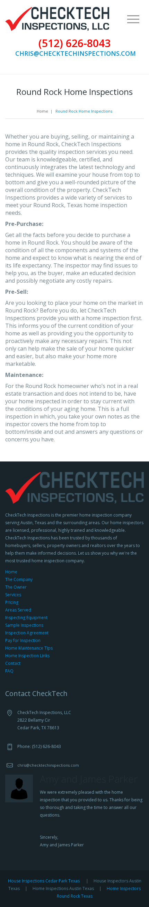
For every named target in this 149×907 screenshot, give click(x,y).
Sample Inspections (24, 625)
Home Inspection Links (27, 656)
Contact (12, 663)
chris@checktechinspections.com (75, 53)
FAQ (9, 671)
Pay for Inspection (23, 640)
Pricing (11, 602)
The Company (19, 579)
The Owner (16, 587)
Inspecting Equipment (26, 617)
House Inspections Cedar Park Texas (44, 881)
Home (42, 111)
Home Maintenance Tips (29, 648)
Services (13, 595)
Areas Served (18, 610)
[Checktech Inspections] (57, 18)
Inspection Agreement (27, 633)
